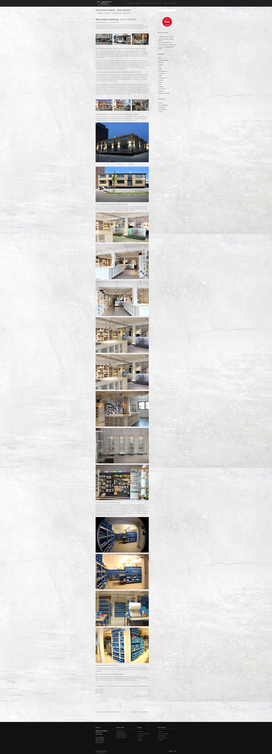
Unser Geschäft (127, 13)
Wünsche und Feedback (169, 3)
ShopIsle (97, 752)
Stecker (160, 84)
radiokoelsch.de (119, 730)
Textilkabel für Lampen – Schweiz (166, 36)
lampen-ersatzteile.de (121, 734)
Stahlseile (161, 82)
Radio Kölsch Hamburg (104, 5)
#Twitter (160, 103)
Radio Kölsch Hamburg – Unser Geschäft (113, 10)
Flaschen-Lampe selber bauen (165, 42)
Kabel (160, 67)
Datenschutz (140, 736)
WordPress (105, 752)
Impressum (140, 738)
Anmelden (140, 740)
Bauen (160, 58)
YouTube (160, 111)
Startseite (130, 3)
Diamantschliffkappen (163, 60)
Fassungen (161, 62)
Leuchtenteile (161, 73)
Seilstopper (161, 80)
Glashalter (161, 64)
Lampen (160, 69)
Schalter (160, 75)
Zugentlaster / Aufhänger (164, 93)
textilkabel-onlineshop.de (121, 735)
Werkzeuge (161, 91)
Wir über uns (139, 3)
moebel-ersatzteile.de (121, 737)
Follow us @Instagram (163, 105)
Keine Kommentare (116, 13)
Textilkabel (161, 86)
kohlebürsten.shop (120, 732)
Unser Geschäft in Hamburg (153, 3)
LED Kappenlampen (163, 71)
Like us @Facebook (163, 109)
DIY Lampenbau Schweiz (104, 2)
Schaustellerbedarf (163, 78)
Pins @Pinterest (162, 107)
